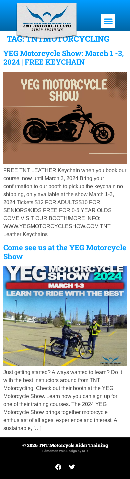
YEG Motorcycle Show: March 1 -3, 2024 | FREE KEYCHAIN (63, 57)
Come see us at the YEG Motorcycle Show (64, 251)
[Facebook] (58, 467)
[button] (108, 21)
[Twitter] (72, 467)
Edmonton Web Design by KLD (65, 451)
